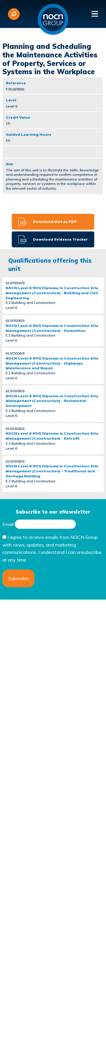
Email (8, 524)
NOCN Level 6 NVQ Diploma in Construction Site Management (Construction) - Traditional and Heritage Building (52, 471)
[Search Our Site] (14, 14)
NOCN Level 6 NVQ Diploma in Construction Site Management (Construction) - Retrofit (52, 436)
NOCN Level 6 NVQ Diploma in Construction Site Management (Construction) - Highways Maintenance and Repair (52, 363)
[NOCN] (53, 19)
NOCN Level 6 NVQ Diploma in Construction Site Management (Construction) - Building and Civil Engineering (52, 293)
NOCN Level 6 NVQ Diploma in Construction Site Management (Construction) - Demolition (52, 328)
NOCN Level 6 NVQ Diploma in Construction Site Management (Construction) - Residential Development (52, 401)
